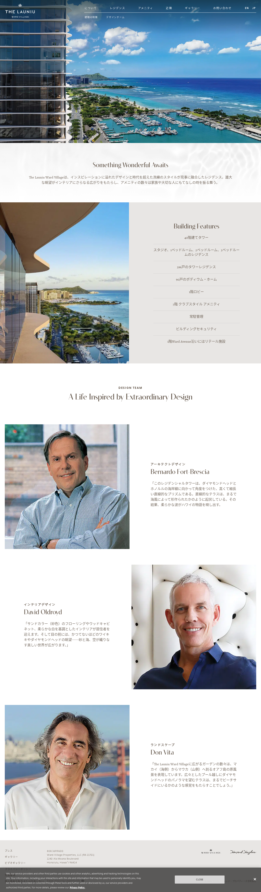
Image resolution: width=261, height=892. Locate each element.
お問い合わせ (222, 8)
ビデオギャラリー (15, 862)
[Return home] (20, 11)
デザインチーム (115, 17)
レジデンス (117, 8)
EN (247, 8)
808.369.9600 (55, 851)
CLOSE (199, 879)
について (91, 8)
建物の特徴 (91, 17)
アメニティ (145, 8)
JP (254, 8)
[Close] (255, 879)
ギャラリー (192, 8)
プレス (9, 850)
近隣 (169, 8)
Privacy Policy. (77, 887)
